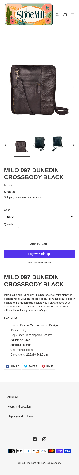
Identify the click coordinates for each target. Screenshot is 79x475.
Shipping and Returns (20, 416)
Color (7, 210)
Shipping (9, 197)
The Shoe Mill (34, 463)
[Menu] (73, 14)
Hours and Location (19, 406)
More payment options (39, 262)
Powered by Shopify (51, 463)
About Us (13, 396)
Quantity (8, 224)
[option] (22, 145)
